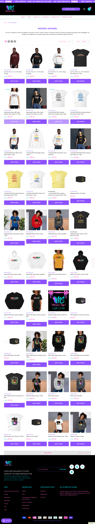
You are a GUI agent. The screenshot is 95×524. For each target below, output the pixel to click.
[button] (89, 9)
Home (5, 22)
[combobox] (72, 9)
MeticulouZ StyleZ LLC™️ (42, 520)
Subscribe (63, 469)
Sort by (78, 41)
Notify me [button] (14, 121)
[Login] (84, 9)
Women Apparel (12, 22)
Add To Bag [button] (14, 81)
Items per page (62, 41)
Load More (47, 453)
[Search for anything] (71, 9)
